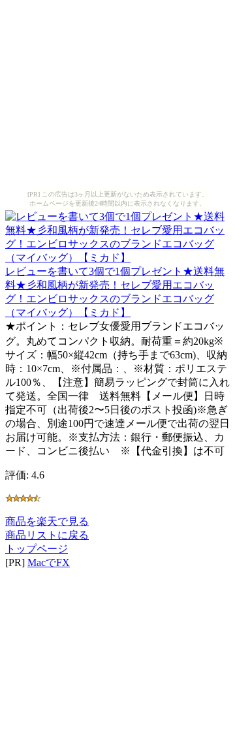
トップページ (36, 548)
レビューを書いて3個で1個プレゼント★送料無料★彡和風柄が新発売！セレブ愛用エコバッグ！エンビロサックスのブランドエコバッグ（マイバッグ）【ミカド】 (115, 292)
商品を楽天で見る (47, 521)
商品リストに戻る (47, 535)
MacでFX (48, 562)
